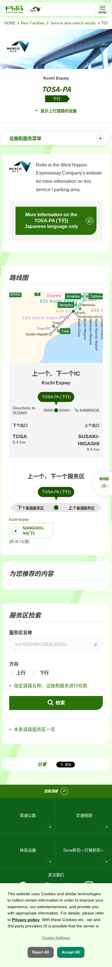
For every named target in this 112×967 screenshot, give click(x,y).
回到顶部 (51, 791)
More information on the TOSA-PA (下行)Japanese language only (51, 220)
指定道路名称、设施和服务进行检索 (50, 685)
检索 (60, 702)
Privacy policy (26, 919)
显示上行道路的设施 (58, 111)
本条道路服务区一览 (34, 729)
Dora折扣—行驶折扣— (84, 850)
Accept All (71, 952)
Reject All (40, 952)
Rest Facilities (33, 23)
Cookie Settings (56, 938)
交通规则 (84, 815)
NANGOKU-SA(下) (34, 530)
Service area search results (73, 23)
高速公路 (28, 815)
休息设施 (28, 850)
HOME (10, 23)
